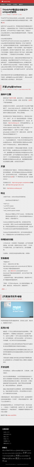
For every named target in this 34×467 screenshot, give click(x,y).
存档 (10, 4)
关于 (22, 4)
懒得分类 (6, 443)
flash (8, 450)
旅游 (21, 456)
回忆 (21, 453)
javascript (19, 450)
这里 (3, 22)
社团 (9, 458)
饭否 (21, 299)
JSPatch (29, 450)
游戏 (23, 456)
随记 (5, 437)
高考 (5, 461)
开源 (29, 89)
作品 (16, 4)
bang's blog (7, 1)
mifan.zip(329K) (11, 415)
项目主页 (13, 271)
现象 (4, 458)
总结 (11, 456)
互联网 (5, 441)
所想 (18, 455)
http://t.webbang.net (13, 123)
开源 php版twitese (11, 86)
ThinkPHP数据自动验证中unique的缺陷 (15, 10)
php (21, 14)
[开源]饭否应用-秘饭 (12, 296)
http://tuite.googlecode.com (15, 184)
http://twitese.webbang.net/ (14, 188)
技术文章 (15, 14)
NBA (3, 453)
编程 (12, 458)
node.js (6, 453)
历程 (19, 453)
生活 (5, 432)
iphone (14, 450)
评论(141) (10, 89)
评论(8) (9, 14)
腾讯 (14, 458)
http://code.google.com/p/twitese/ (21, 182)
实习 (5, 456)
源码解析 (26, 456)
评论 (23, 458)
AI (3, 450)
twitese (23, 89)
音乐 (25, 458)
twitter (26, 89)
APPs (3, 4)
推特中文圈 (12, 98)
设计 (21, 458)
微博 (9, 456)
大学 (25, 452)
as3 (5, 450)
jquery (25, 450)
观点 (17, 458)
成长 (14, 456)
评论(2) (9, 299)
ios (11, 450)
